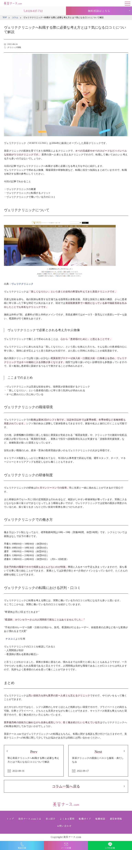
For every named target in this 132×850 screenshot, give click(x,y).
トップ (10, 818)
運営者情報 (116, 818)
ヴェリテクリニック (22, 284)
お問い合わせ (64, 826)
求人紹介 (50, 818)
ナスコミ (10, 639)
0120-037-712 (34, 11)
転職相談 (100, 818)
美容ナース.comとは (29, 818)
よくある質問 (67, 818)
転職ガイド (85, 818)
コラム (15, 17)
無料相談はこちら (99, 11)
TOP (5, 17)
